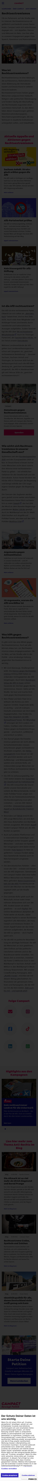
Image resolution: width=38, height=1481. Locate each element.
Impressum (27, 1465)
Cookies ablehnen (28, 1475)
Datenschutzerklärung (10, 1465)
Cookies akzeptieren (9, 1475)
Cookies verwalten (9, 1468)
